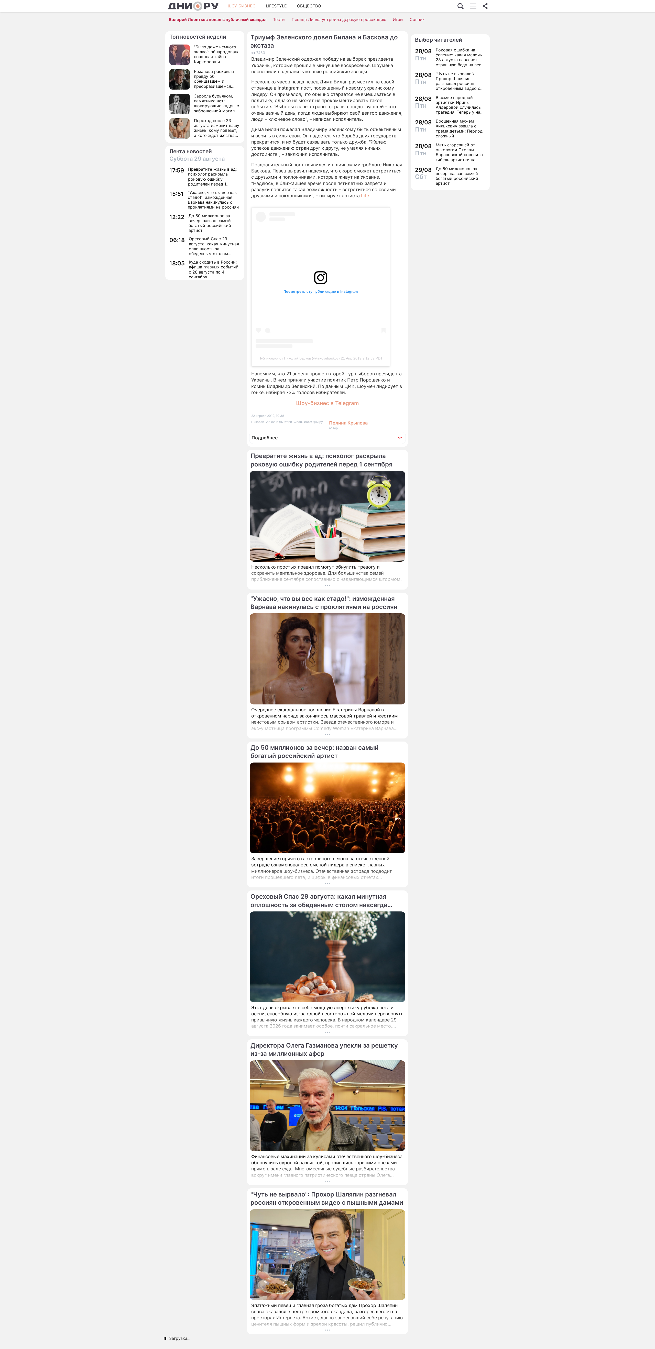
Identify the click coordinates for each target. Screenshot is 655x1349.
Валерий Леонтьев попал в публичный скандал (218, 19)
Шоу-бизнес (242, 5)
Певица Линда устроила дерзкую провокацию (339, 19)
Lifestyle (276, 5)
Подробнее (265, 437)
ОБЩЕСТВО (309, 5)
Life (364, 195)
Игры (398, 19)
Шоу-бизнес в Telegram (327, 403)
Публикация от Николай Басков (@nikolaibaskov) (299, 358)
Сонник (417, 19)
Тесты (279, 19)
